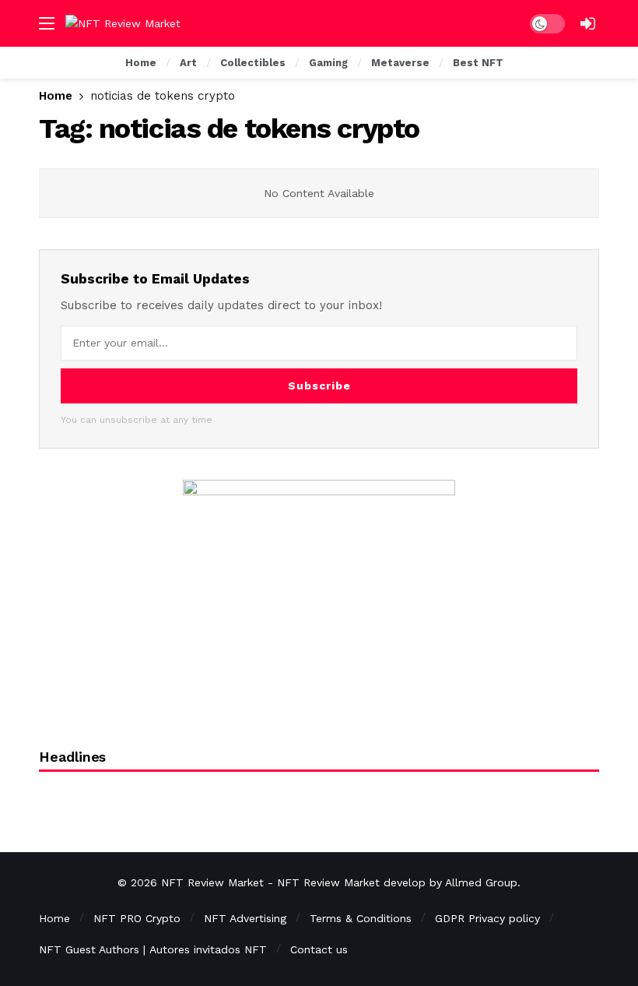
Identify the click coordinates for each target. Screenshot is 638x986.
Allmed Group (481, 882)
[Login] (587, 23)
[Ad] (319, 596)
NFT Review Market (212, 882)
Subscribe (319, 385)
